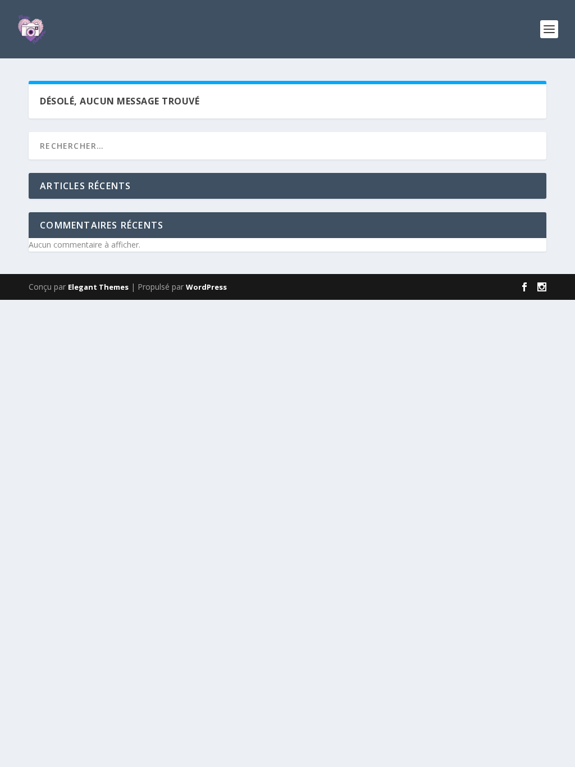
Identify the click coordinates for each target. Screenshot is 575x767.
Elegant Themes (98, 287)
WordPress (206, 287)
